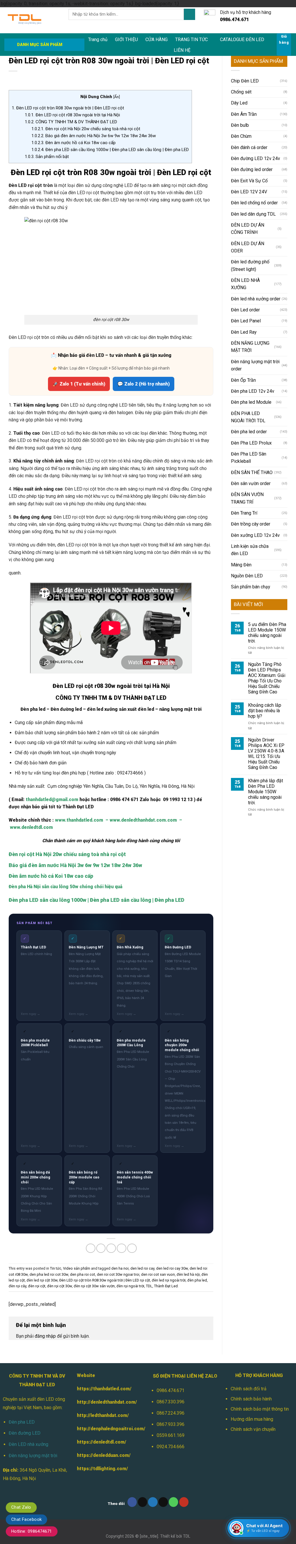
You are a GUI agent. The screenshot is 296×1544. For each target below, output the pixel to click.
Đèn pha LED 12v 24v (252, 391)
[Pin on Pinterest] (121, 1248)
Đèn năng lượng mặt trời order (255, 365)
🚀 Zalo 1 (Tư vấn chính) (79, 384)
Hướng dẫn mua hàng (252, 1419)
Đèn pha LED (22, 1422)
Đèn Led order (245, 310)
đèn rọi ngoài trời (130, 1286)
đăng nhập (45, 1336)
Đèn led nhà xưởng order (255, 299)
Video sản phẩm (76, 1268)
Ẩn (116, 96)
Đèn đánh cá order (249, 147)
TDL (149, 1286)
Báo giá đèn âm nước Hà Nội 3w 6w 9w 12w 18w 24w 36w (94, 135)
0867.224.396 (170, 1413)
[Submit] (189, 14)
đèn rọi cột (36, 1286)
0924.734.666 (170, 1446)
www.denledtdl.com (31, 827)
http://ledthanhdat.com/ (103, 1415)
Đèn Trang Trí (244, 513)
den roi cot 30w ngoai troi (118, 1274)
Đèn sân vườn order (251, 483)
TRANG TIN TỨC (191, 39)
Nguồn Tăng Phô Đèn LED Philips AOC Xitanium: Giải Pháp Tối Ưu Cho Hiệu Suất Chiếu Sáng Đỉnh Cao (266, 678)
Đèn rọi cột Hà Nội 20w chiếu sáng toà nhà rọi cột (86, 128)
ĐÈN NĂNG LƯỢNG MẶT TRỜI (250, 346)
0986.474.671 (170, 1390)
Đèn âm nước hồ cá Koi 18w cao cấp (74, 142)
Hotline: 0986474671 (31, 1531)
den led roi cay (142, 1268)
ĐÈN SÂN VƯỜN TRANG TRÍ (247, 498)
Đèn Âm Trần (244, 114)
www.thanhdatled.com (79, 820)
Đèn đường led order (252, 169)
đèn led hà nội (188, 1274)
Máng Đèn (241, 565)
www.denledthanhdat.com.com (143, 820)
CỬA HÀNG (156, 39)
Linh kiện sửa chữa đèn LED (250, 550)
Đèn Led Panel (246, 321)
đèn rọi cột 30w (59, 1286)
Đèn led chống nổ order (254, 202)
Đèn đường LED (24, 1433)
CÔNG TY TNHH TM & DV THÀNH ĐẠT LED (71, 121)
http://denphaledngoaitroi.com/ (111, 1428)
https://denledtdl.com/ (101, 1442)
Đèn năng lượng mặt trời (33, 1455)
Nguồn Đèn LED (247, 576)
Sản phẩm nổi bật (47, 156)
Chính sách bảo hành (251, 1399)
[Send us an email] (163, 1502)
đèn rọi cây (17, 1286)
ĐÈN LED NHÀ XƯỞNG (245, 284)
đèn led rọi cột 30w (42, 1280)
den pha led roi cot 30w (48, 1274)
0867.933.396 (170, 1424)
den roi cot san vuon (158, 1274)
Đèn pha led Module (251, 402)
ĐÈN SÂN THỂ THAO (252, 472)
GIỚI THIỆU (126, 39)
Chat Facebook (26, 1519)
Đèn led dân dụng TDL (253, 214)
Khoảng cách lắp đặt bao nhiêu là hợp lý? (264, 710)
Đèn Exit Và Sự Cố (249, 180)
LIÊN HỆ (182, 50)
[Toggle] (285, 228)
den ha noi (120, 1268)
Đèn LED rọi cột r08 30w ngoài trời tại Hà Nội (72, 115)
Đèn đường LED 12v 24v (255, 158)
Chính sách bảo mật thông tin (260, 1409)
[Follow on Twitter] (153, 1502)
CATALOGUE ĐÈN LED (242, 39)
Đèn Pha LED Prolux (251, 443)
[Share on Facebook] (90, 1248)
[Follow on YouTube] (184, 1502)
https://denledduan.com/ (104, 1455)
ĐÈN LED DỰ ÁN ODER (247, 247)
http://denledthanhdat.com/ (107, 1402)
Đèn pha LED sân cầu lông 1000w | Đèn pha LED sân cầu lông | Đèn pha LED (110, 149)
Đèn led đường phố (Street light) (250, 265)
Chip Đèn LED (245, 81)
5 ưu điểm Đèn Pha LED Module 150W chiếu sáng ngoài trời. (267, 633)
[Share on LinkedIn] (132, 1248)
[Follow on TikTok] (142, 1502)
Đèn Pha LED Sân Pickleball (248, 457)
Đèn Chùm (241, 136)
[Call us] (173, 1502)
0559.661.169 (170, 1435)
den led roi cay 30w (172, 1268)
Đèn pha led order (249, 431)
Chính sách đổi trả (249, 1388)
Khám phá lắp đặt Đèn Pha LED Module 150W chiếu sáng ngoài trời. (265, 791)
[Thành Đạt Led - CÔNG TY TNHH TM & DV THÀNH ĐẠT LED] (32, 20)
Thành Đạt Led (166, 1286)
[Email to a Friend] (111, 1248)
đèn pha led (197, 1280)
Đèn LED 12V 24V (249, 191)
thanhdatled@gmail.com (52, 799)
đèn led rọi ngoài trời (169, 1280)
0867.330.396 (170, 1402)
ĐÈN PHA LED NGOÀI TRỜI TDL (248, 417)
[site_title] (149, 1536)
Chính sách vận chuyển (253, 1429)
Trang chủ (98, 39)
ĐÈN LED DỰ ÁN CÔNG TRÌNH (247, 228)
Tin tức (55, 1268)
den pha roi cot (82, 1274)
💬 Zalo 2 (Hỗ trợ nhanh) (143, 384)
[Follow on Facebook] (132, 1502)
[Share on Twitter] (101, 1248)
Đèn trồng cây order (250, 524)
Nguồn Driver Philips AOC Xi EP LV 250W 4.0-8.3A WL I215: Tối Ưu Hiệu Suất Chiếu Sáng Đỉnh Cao (266, 753)
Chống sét (241, 92)
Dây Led (239, 103)
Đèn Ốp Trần (243, 380)
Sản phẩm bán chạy (250, 587)
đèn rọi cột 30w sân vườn (94, 1286)
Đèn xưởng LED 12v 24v (255, 535)
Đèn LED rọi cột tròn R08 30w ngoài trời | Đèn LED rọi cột (68, 108)
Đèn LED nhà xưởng (28, 1444)
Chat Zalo (21, 1507)
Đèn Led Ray (243, 332)
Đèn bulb (240, 125)
